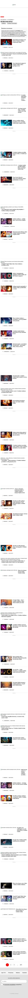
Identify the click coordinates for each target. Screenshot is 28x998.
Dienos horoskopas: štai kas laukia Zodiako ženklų (22, 571)
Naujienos (3, 19)
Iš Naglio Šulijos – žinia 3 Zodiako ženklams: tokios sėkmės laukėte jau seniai (18, 601)
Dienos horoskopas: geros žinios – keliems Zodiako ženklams (20, 884)
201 (21, 964)
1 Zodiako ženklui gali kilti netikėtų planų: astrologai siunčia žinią (22, 167)
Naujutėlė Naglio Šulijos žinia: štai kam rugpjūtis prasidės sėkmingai (19, 897)
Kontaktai (24, 972)
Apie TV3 (3, 972)
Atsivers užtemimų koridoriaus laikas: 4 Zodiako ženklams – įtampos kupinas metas (20, 490)
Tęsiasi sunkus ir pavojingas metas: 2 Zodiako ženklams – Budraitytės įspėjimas (14, 616)
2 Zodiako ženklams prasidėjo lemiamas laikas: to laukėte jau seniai (20, 153)
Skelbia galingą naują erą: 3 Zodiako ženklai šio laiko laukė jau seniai (13, 729)
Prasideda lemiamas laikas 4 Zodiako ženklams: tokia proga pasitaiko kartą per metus (20, 940)
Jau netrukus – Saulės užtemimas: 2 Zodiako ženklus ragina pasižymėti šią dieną (19, 671)
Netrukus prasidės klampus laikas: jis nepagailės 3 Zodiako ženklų (20, 547)
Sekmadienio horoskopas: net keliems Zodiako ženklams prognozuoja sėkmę (19, 41)
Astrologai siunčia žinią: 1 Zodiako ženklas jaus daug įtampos (22, 110)
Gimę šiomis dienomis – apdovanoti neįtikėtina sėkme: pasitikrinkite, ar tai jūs (19, 178)
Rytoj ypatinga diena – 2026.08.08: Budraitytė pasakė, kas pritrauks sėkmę (20, 658)
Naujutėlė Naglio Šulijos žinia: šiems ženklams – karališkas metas (12, 264)
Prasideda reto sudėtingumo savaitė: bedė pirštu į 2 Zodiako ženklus (22, 829)
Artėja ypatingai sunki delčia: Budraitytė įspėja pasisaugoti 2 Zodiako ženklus (19, 953)
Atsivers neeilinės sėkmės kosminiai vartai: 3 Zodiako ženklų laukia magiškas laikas (19, 122)
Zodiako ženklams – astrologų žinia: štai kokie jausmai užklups (20, 783)
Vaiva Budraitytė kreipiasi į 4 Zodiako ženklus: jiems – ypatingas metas (19, 64)
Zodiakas (4, 23)
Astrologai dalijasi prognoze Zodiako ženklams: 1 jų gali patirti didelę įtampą (19, 684)
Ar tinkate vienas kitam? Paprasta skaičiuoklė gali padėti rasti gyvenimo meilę (14, 54)
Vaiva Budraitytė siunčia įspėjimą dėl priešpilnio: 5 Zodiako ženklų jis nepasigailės (12, 210)
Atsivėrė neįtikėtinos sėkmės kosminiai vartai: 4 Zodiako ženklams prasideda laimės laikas (14, 855)
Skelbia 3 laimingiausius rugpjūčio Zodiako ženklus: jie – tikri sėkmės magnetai (20, 274)
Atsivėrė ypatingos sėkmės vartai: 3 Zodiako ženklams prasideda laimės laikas (13, 391)
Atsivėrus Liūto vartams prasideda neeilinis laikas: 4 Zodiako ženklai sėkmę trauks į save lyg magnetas (13, 561)
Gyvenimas (10, 19)
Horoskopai (5, 115)
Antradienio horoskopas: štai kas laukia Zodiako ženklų (20, 514)
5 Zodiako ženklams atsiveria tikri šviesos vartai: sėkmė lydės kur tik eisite (20, 626)
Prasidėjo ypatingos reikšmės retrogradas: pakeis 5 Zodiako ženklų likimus (19, 797)
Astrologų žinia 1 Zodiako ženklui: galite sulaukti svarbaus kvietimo (20, 377)
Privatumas (10, 972)
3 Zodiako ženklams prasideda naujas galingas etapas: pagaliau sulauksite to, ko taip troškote (20, 446)
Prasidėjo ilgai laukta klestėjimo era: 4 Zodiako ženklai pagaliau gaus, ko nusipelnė (23, 98)
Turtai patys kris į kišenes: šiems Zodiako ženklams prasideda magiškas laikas (20, 233)
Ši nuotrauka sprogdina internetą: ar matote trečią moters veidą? (12, 717)
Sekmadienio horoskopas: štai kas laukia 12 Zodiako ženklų (21, 910)
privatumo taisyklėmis (10, 984)
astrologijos (18, 30)
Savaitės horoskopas (12, 23)
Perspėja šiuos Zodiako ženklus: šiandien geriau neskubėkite (20, 840)
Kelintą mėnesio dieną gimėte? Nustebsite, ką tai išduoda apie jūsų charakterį (19, 433)
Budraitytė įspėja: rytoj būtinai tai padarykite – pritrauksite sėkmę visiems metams (20, 345)
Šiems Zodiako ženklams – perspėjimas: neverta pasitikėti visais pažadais (19, 319)
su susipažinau (12, 984)
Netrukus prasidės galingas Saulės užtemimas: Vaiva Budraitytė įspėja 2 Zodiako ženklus (19, 502)
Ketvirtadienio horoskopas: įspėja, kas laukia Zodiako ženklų (19, 402)
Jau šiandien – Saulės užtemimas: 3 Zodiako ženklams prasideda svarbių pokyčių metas (13, 461)
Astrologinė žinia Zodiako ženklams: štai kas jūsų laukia (19, 738)
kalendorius (12, 34)
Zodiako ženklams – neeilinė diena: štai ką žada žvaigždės (19, 219)
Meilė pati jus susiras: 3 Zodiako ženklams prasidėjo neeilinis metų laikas (24, 772)
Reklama (18, 972)
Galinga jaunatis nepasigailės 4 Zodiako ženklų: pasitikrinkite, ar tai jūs (19, 287)
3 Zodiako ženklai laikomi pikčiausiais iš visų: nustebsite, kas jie (19, 332)
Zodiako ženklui (23, 35)
